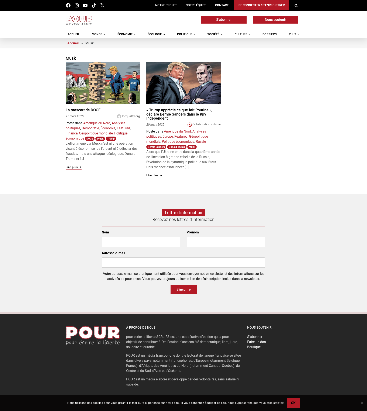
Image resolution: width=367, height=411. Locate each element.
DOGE (89, 138)
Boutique (254, 347)
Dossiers (270, 34)
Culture (241, 34)
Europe (167, 136)
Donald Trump (177, 146)
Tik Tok (93, 5)
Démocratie (90, 128)
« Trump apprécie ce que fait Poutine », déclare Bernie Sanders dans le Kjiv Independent (179, 114)
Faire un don (256, 342)
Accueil (74, 34)
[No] (362, 403)
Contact (222, 5)
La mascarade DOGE (83, 110)
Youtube (85, 5)
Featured (123, 128)
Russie (201, 142)
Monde (97, 34)
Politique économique (178, 142)
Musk (100, 138)
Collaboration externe (206, 124)
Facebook (68, 5)
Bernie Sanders (156, 146)
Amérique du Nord (96, 123)
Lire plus (74, 167)
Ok (293, 403)
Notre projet (166, 5)
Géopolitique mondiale (96, 133)
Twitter (102, 5)
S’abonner (224, 20)
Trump (111, 138)
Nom (105, 232)
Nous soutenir (275, 20)
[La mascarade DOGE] (103, 83)
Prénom (193, 232)
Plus (292, 34)
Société (213, 34)
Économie (125, 34)
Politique (184, 34)
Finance (72, 133)
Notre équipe (196, 5)
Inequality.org (131, 116)
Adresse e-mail (113, 253)
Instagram (76, 5)
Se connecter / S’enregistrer (262, 5)
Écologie (155, 34)
